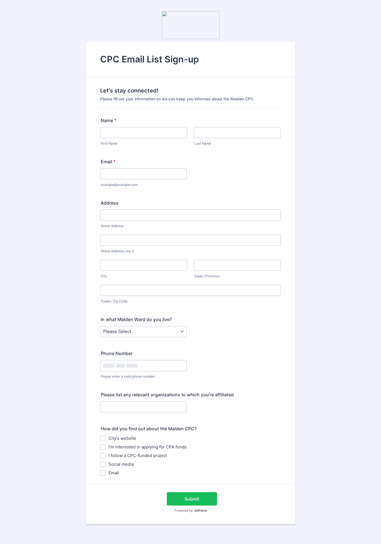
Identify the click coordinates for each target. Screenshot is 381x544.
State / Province (207, 276)
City (104, 276)
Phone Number (116, 353)
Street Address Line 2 (117, 251)
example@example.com (119, 185)
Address (110, 203)
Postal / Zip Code (114, 301)
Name (108, 120)
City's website (122, 438)
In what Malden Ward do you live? (136, 319)
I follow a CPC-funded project (137, 455)
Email (108, 161)
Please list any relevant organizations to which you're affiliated (167, 394)
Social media (121, 464)
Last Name (202, 143)
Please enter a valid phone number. (128, 376)
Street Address (112, 226)
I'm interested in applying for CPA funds (147, 447)
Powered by (190, 510)
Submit (191, 499)
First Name (109, 143)
